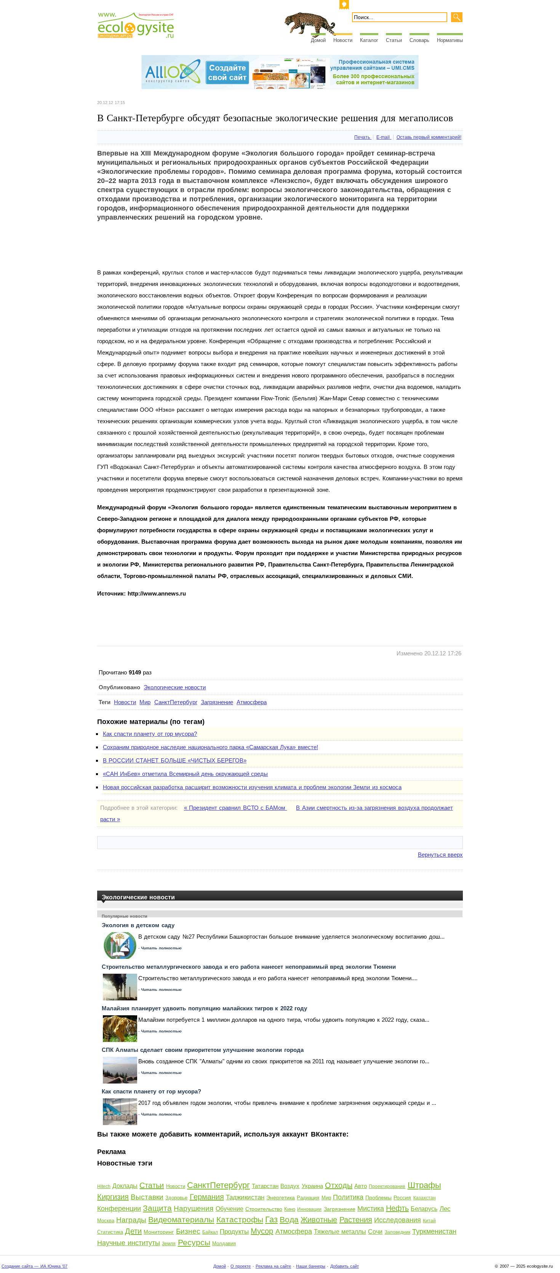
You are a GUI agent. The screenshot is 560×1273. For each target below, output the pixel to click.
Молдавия (224, 1243)
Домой (318, 40)
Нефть (397, 1208)
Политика (348, 1197)
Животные (319, 1219)
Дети (133, 1231)
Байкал (210, 1232)
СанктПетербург (175, 702)
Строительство (263, 1209)
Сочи (375, 1231)
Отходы (338, 1185)
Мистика (370, 1208)
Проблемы (378, 1197)
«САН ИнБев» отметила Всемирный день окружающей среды (185, 774)
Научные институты (128, 1243)
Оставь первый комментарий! (429, 137)
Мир (144, 702)
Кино (289, 1209)
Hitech (103, 1186)
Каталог (369, 40)
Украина (312, 1186)
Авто (360, 1186)
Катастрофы (239, 1219)
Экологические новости (175, 687)
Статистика (110, 1232)
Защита (157, 1208)
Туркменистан (434, 1231)
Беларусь (424, 1209)
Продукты (234, 1231)
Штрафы (424, 1185)
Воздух (289, 1186)
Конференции (119, 1208)
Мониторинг (159, 1232)
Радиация (308, 1198)
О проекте (240, 1266)
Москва (105, 1220)
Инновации (309, 1209)
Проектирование (387, 1186)
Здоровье (176, 1198)
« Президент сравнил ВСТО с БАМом (235, 807)
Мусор (262, 1231)
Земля (169, 1243)
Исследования (397, 1220)
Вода (289, 1219)
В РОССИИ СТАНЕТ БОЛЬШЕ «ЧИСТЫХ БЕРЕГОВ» (174, 760)
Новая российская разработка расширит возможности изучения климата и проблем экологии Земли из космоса (252, 787)
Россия (402, 1197)
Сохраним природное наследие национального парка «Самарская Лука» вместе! (210, 747)
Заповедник (397, 1232)
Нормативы (450, 40)
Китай (429, 1220)
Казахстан (424, 1198)
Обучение (229, 1209)
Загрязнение (217, 702)
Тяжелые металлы (340, 1231)
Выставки (147, 1197)
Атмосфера (252, 702)
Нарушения (193, 1208)
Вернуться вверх (440, 854)
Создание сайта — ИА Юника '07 (34, 1266)
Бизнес (188, 1231)
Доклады (125, 1186)
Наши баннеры (310, 1266)
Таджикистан (245, 1197)
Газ (271, 1219)
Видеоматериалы (181, 1219)
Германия (207, 1197)
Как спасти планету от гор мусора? (150, 733)
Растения (355, 1219)
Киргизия (113, 1197)
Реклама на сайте (273, 1266)
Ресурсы (194, 1242)
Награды (131, 1220)
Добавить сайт (344, 1266)
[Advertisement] (235, 250)
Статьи (394, 40)
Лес (445, 1208)
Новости (342, 40)
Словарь (419, 40)
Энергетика (280, 1197)
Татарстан (265, 1186)
